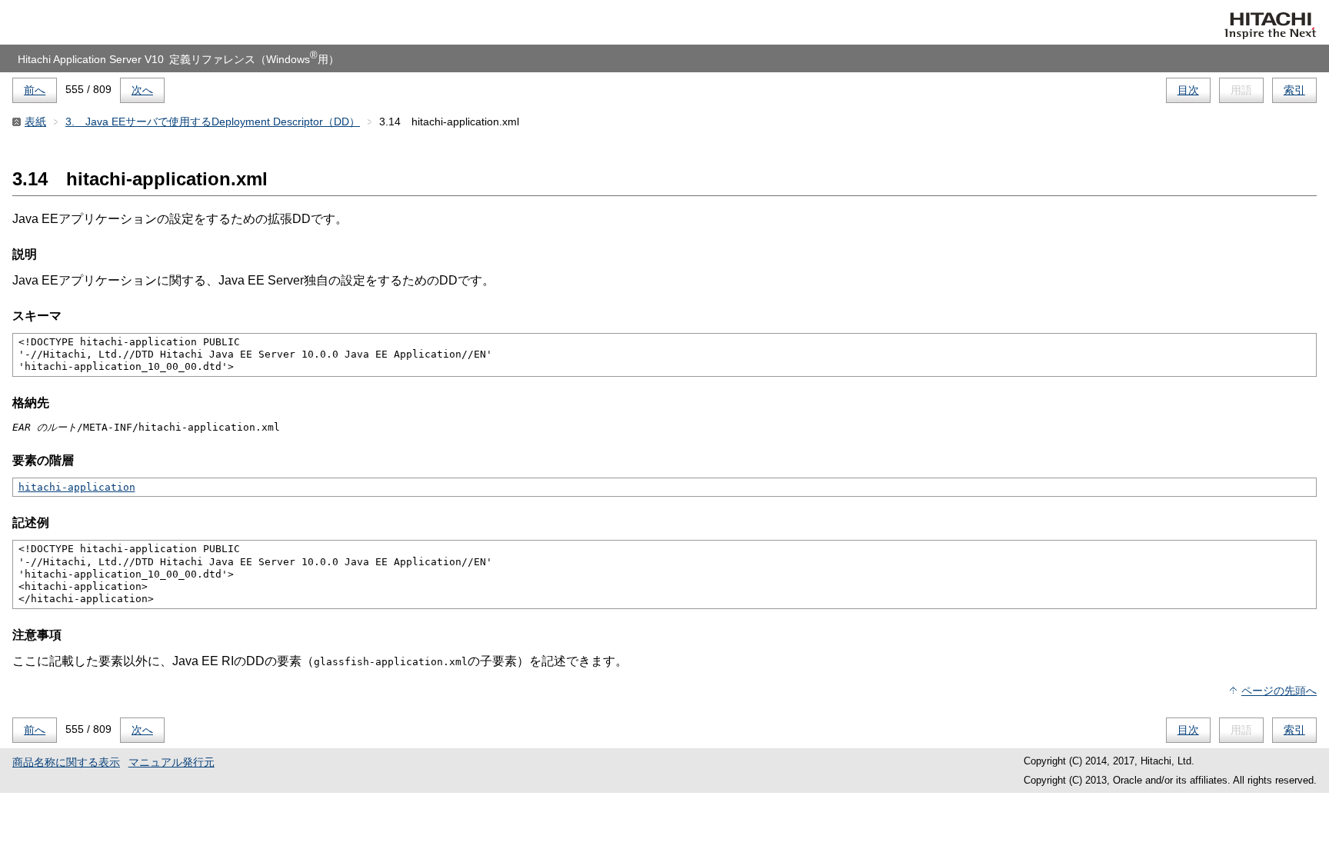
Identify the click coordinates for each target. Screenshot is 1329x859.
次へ (142, 90)
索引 (1294, 90)
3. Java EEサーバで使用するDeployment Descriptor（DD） (212, 121)
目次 (1188, 90)
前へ (34, 90)
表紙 (35, 121)
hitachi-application (76, 487)
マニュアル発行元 (171, 762)
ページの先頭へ (1279, 690)
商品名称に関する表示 (66, 762)
